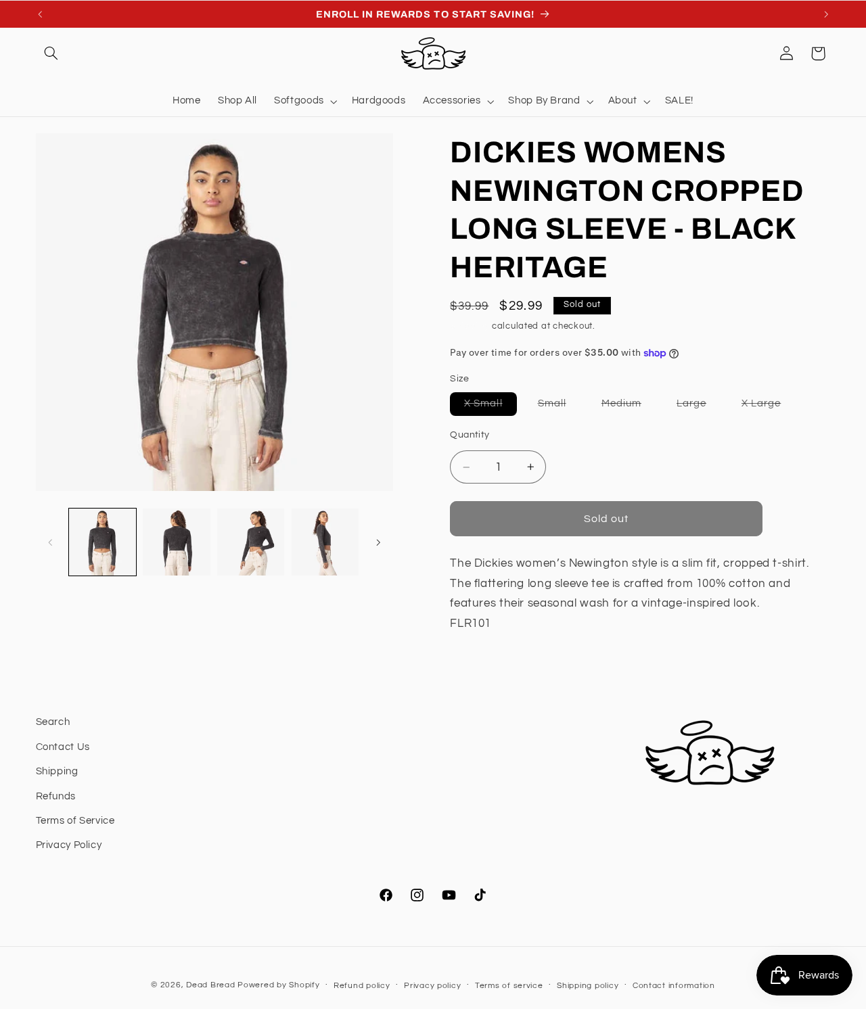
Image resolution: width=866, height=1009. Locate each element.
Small (559, 407)
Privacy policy (432, 985)
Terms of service (509, 985)
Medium (628, 407)
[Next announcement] (826, 14)
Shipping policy (587, 985)
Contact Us (63, 747)
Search (53, 722)
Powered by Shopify (278, 985)
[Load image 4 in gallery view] (325, 542)
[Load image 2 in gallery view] (176, 542)
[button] (51, 53)
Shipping (469, 326)
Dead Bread (210, 985)
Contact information (674, 985)
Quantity (469, 435)
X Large (768, 407)
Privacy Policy (69, 845)
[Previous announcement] (40, 14)
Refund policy (362, 985)
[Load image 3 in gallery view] (250, 542)
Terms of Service (75, 821)
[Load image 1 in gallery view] (102, 542)
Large (699, 407)
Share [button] (480, 667)
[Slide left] (51, 542)
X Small (490, 407)
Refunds (56, 796)
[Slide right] (378, 542)
